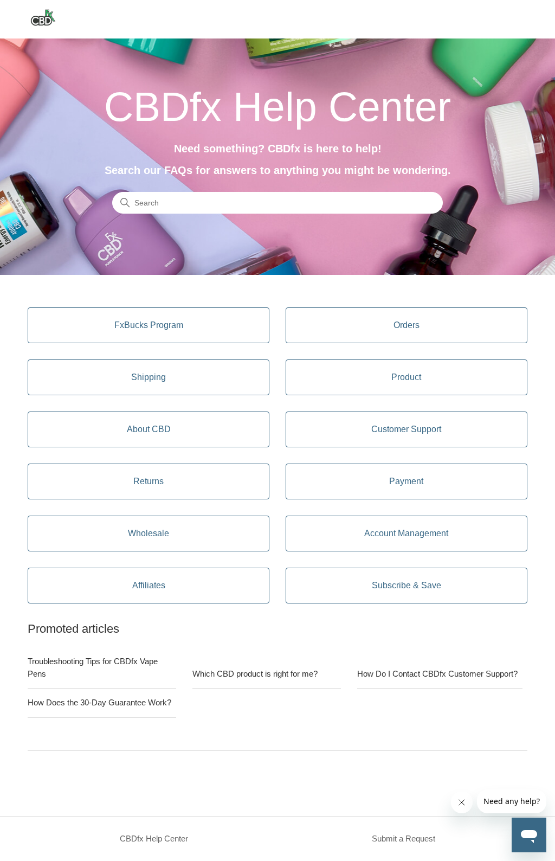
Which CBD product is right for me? (255, 673)
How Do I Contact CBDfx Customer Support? (437, 673)
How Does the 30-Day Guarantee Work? (99, 702)
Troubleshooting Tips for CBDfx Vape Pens (93, 667)
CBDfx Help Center (154, 838)
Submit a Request (403, 838)
